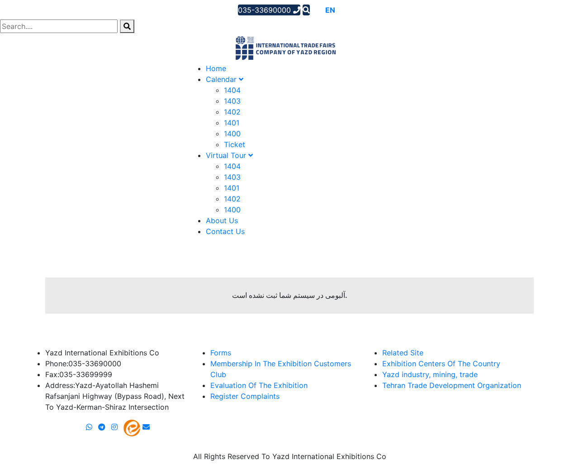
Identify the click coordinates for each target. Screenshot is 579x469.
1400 (232, 133)
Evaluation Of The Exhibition (259, 385)
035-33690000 (265, 9)
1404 (232, 90)
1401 (231, 122)
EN (330, 9)
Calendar (222, 79)
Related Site (402, 352)
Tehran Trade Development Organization (451, 385)
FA (342, 9)
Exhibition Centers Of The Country (441, 363)
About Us (222, 220)
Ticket (234, 144)
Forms (220, 352)
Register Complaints (245, 396)
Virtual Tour (227, 155)
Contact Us (225, 231)
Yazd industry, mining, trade (430, 374)
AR (317, 9)
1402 (232, 111)
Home (216, 68)
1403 (232, 100)
